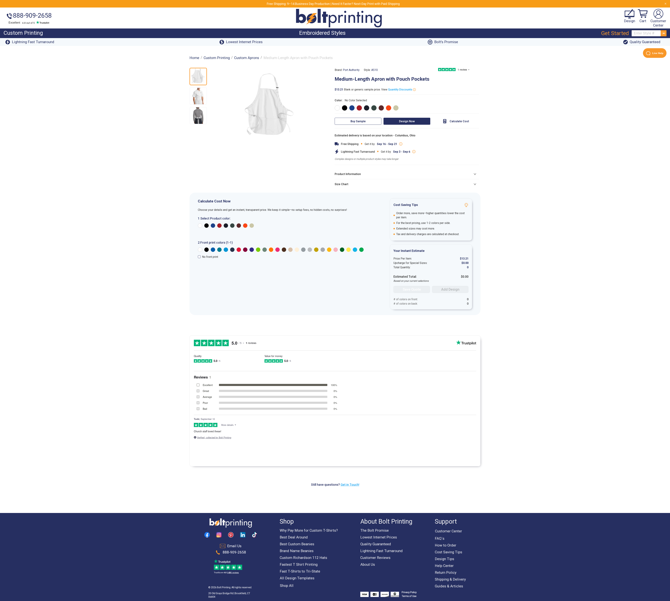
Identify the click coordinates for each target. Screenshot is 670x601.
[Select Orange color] (388, 108)
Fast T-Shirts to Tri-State (300, 571)
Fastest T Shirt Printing (299, 564)
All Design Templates (297, 578)
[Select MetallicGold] (316, 249)
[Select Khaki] (290, 249)
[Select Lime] (258, 249)
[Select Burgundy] (245, 249)
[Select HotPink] (277, 249)
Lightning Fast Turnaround (381, 551)
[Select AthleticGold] (329, 249)
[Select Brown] (284, 249)
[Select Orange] (271, 249)
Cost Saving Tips (448, 552)
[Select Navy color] (366, 108)
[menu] (299, 33)
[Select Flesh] (297, 249)
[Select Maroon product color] (239, 225)
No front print (210, 256)
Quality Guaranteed (375, 544)
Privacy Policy (409, 592)
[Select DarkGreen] (342, 249)
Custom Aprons (246, 58)
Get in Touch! (350, 484)
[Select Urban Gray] (264, 249)
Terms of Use (409, 596)
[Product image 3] (198, 115)
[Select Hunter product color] (232, 225)
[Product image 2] (198, 96)
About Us (367, 564)
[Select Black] (206, 249)
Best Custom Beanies (297, 544)
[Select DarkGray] (303, 249)
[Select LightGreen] (361, 249)
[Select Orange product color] (245, 225)
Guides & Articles (449, 586)
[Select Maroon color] (381, 108)
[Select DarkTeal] (219, 249)
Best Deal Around (294, 537)
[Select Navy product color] (226, 225)
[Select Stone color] (396, 108)
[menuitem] (23, 33)
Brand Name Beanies (297, 551)
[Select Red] (239, 249)
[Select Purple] (252, 249)
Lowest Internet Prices (378, 537)
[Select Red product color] (219, 225)
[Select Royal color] (352, 108)
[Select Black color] (344, 108)
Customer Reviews (375, 558)
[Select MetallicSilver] (323, 249)
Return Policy (445, 572)
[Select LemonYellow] (348, 249)
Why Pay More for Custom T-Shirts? (309, 530)
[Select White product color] (200, 225)
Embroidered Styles (322, 33)
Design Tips (444, 559)
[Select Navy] (232, 249)
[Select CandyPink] (335, 249)
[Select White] (200, 249)
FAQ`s (439, 538)
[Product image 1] (198, 76)
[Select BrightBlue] (226, 249)
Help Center (444, 566)
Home (194, 58)
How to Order (445, 545)
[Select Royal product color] (213, 225)
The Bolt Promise (374, 530)
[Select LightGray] (310, 249)
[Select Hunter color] (374, 108)
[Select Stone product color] (252, 225)
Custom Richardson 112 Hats (303, 558)
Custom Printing (23, 33)
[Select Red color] (359, 108)
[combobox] (646, 33)
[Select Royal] (213, 249)
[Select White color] (337, 108)
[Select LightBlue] (355, 249)
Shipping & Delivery (450, 579)
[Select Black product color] (206, 225)
